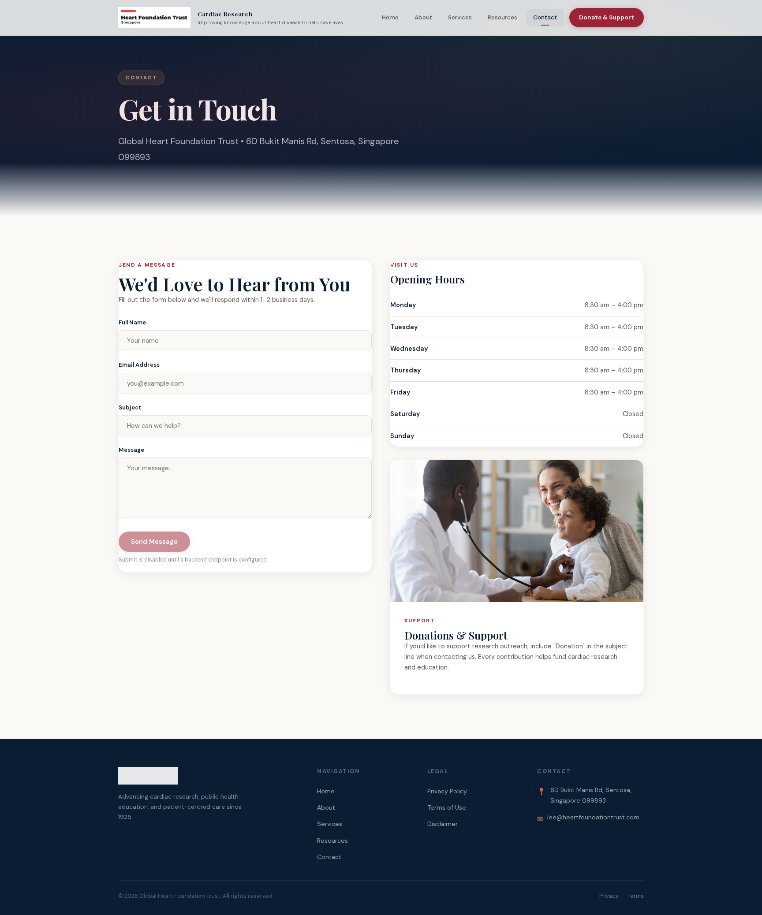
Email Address (139, 364)
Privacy (609, 896)
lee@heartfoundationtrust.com (593, 817)
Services (460, 17)
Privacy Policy (447, 791)
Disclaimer (442, 824)
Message (131, 450)
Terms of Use (446, 807)
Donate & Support (606, 17)
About (423, 17)
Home (390, 17)
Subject (130, 407)
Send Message (154, 542)
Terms (636, 896)
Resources (502, 17)
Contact (545, 17)
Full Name (132, 322)
